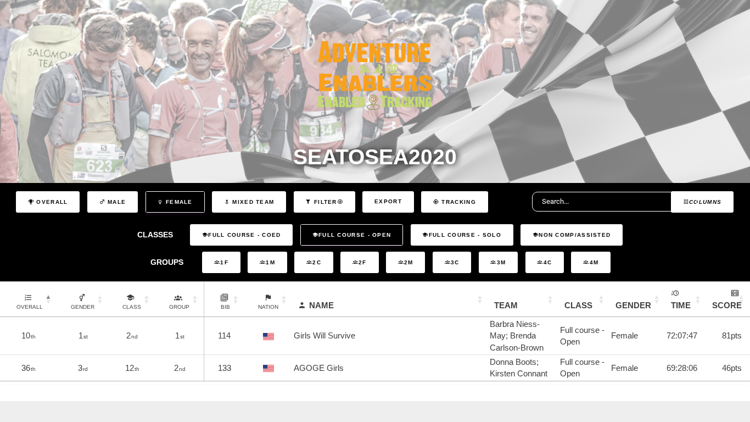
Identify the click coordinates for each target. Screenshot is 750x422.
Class (578, 305)
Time (681, 305)
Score (727, 305)
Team (506, 305)
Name (321, 305)
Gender (633, 305)
